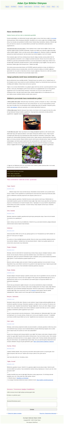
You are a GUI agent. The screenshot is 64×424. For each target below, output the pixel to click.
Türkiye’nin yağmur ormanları (15, 413)
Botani (53, 6)
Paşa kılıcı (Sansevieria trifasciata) (48, 413)
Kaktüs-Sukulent (28, 6)
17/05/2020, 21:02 (10, 299)
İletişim (35, 418)
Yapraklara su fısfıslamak (22, 378)
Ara (57, 6)
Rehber (43, 6)
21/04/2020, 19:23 (10, 272)
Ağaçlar (7, 6)
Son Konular (36, 6)
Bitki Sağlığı (13, 175)
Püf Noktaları (18, 175)
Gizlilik (39, 418)
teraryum (34, 290)
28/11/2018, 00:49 (10, 230)
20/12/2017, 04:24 (10, 213)
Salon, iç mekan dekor (15, 173)
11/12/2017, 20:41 (10, 188)
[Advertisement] (32, 18)
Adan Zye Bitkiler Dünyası (32, 3)
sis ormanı (53, 38)
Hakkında (31, 418)
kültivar (36, 52)
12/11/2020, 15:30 (10, 323)
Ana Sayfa (25, 418)
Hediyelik (20, 6)
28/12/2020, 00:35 (10, 348)
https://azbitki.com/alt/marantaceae (45, 380)
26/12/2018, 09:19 (10, 249)
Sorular (48, 6)
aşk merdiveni (13, 107)
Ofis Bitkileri (13, 6)
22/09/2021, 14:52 (10, 364)
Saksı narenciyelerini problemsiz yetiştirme (44, 341)
